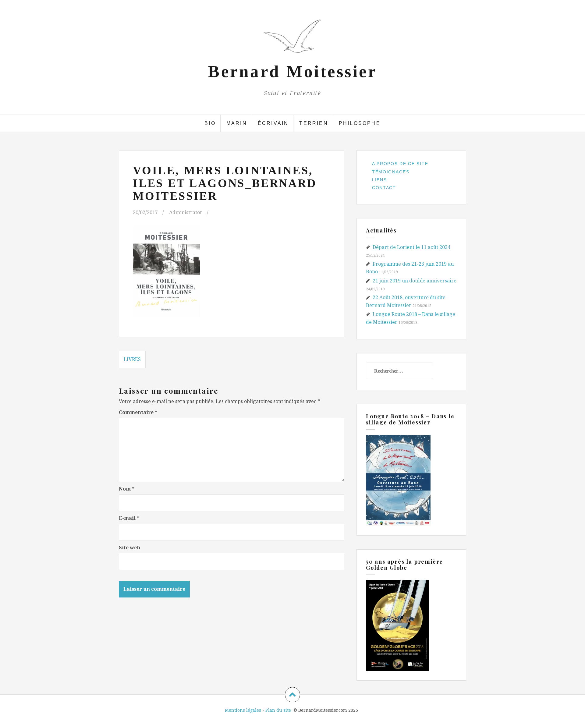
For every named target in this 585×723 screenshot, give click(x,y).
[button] (292, 36)
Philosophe (360, 123)
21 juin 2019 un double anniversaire (414, 280)
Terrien (313, 123)
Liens (379, 179)
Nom (126, 488)
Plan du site (278, 710)
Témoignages (391, 171)
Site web (129, 547)
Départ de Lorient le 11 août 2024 (411, 247)
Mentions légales (243, 710)
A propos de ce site (400, 163)
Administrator (185, 212)
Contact (384, 187)
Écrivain (273, 123)
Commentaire (138, 412)
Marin (236, 123)
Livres (132, 359)
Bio (210, 123)
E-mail (129, 518)
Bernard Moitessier (292, 71)
